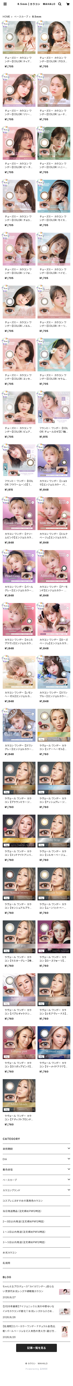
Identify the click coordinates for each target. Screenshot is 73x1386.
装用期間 (8, 1148)
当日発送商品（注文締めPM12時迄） (22, 1211)
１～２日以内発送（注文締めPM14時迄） (24, 1231)
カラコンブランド (11, 1190)
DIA (5, 1159)
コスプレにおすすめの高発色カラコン (23, 1200)
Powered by (33, 1369)
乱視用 (6, 1262)
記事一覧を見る (36, 1348)
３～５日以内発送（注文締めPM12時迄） (24, 1242)
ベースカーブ (21, 16)
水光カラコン (10, 1252)
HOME (6, 16)
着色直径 (8, 1169)
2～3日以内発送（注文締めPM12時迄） (24, 1221)
